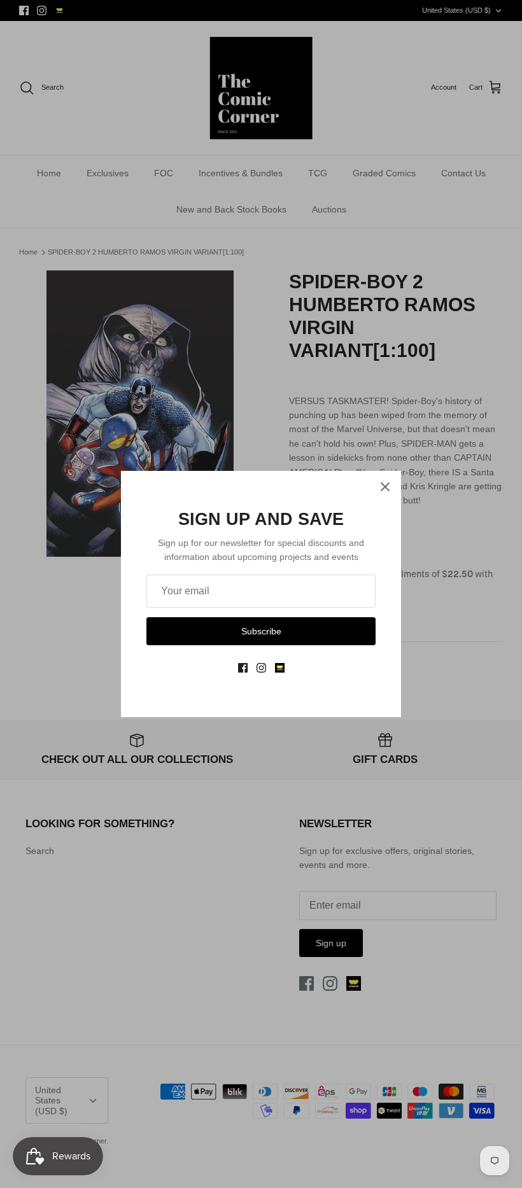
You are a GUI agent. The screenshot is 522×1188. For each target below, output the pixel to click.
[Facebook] (243, 668)
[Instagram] (261, 668)
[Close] (385, 487)
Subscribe (261, 631)
